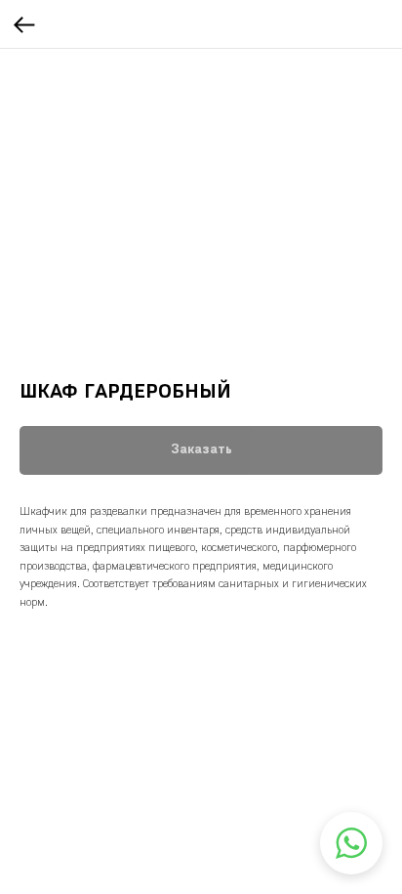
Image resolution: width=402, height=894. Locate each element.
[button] (351, 843)
